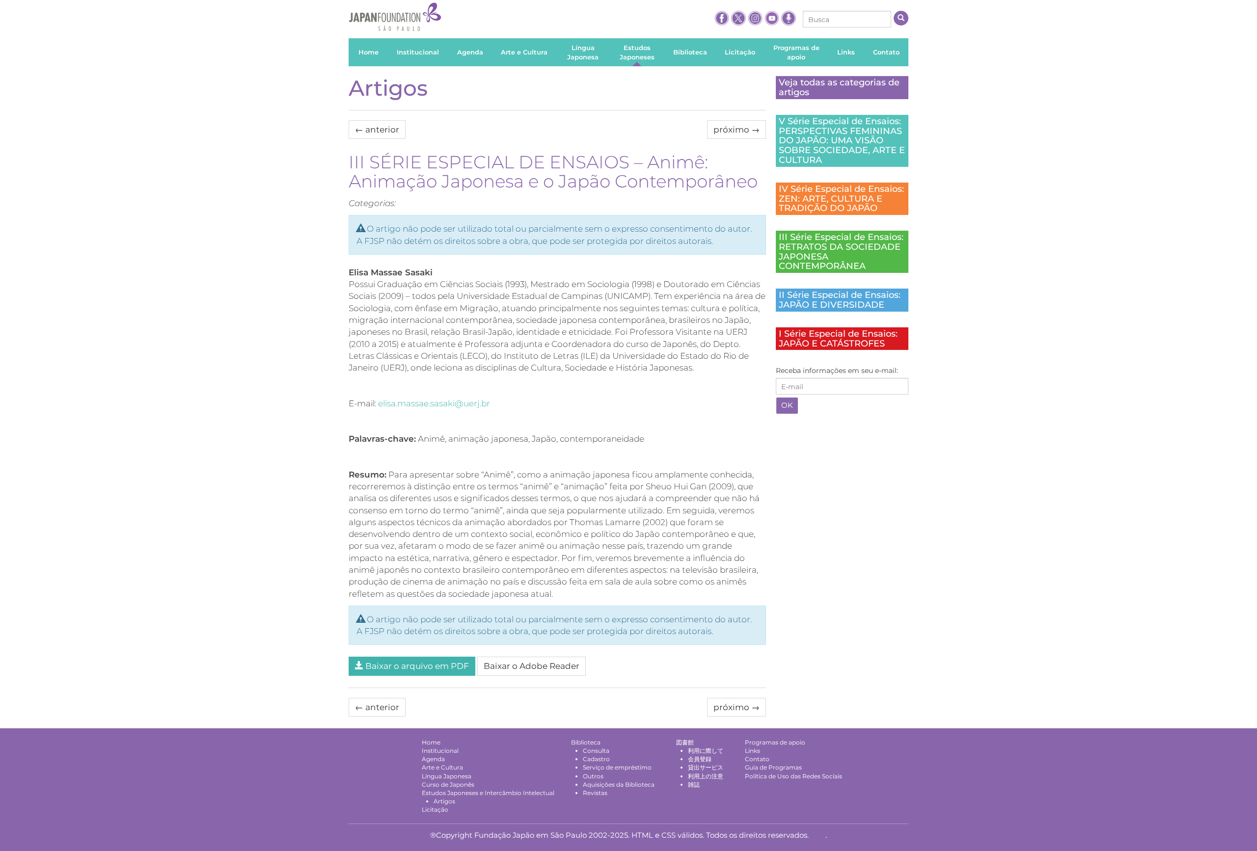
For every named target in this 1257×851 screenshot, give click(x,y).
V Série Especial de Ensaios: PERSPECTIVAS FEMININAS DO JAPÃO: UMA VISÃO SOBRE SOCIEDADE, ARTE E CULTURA (842, 140)
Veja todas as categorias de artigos (839, 87)
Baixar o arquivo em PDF (416, 666)
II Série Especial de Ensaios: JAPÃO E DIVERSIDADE (840, 300)
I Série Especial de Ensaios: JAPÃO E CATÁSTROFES (838, 338)
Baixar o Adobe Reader (531, 666)
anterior (377, 129)
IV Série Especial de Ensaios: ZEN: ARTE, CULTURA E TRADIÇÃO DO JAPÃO (841, 199)
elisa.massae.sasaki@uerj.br (434, 403)
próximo (736, 129)
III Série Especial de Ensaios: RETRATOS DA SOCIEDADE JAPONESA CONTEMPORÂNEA (841, 251)
